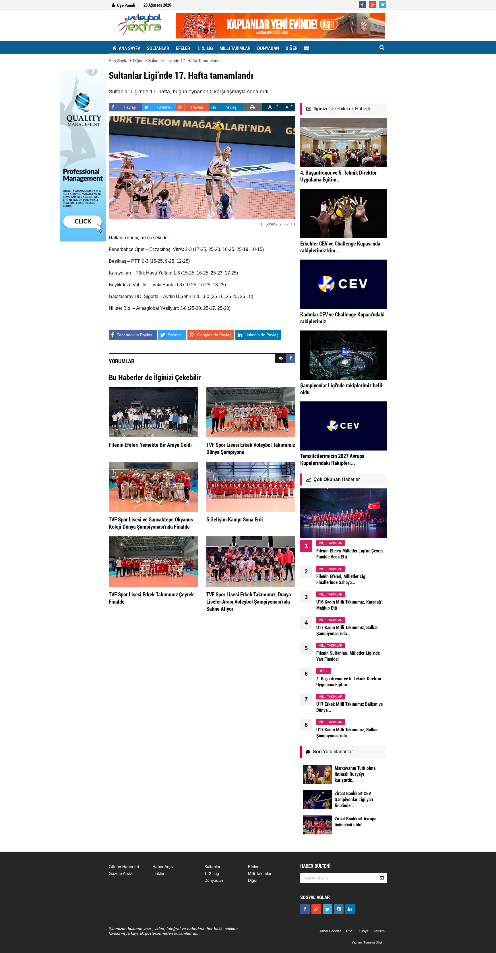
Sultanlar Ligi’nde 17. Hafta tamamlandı (184, 60)
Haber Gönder (330, 931)
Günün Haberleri (124, 866)
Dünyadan (213, 880)
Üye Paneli (126, 5)
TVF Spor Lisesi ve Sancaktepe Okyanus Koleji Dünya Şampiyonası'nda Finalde (151, 523)
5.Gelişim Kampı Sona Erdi (234, 519)
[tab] (280, 358)
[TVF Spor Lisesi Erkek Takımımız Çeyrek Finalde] (153, 561)
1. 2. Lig (211, 873)
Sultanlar (212, 866)
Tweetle (163, 107)
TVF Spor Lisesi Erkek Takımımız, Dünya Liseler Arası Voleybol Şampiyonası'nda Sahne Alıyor (248, 601)
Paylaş (130, 107)
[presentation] (280, 358)
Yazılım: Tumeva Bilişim (368, 942)
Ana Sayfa (118, 60)
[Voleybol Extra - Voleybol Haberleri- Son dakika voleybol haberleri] (140, 25)
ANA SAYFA (129, 48)
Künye (364, 931)
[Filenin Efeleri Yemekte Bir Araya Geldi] (153, 411)
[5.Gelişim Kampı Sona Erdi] (250, 486)
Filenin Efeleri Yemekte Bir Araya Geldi (150, 444)
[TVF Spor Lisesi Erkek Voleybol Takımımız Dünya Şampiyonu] (250, 411)
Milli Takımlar (260, 873)
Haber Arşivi (163, 866)
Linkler (158, 873)
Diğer (138, 60)
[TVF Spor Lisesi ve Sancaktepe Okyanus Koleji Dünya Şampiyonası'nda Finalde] (153, 486)
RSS (349, 931)
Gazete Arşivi (121, 873)
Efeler (253, 866)
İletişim (379, 931)
